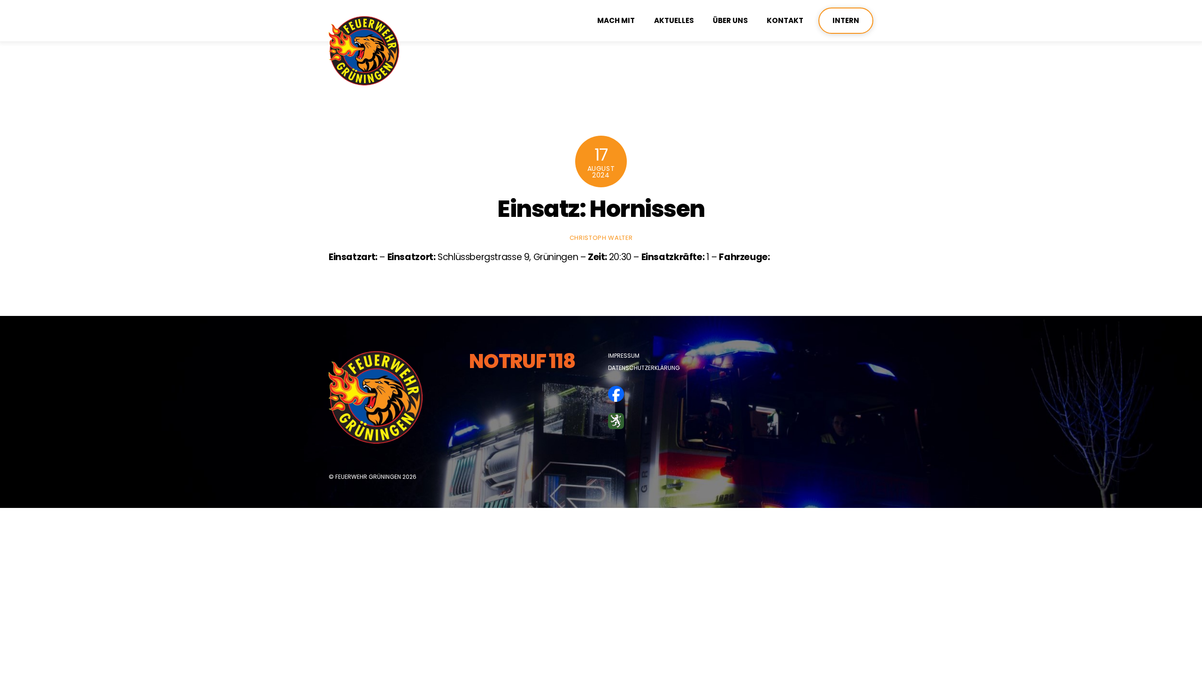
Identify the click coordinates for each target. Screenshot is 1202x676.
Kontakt (785, 20)
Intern (845, 20)
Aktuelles (674, 20)
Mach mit (616, 20)
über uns (730, 20)
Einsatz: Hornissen (600, 208)
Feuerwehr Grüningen (368, 477)
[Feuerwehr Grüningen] (364, 81)
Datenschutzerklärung (644, 368)
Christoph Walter (601, 237)
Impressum (624, 356)
